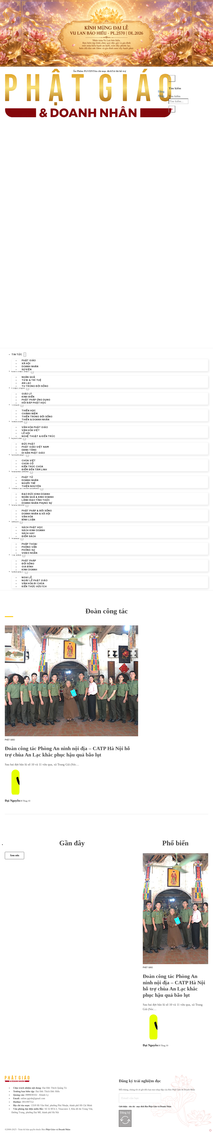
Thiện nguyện (31, 486)
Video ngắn (29, 553)
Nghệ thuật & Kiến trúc (38, 436)
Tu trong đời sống (35, 386)
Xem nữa (14, 855)
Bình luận (28, 519)
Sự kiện (27, 369)
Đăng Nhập (161, 94)
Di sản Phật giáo (33, 453)
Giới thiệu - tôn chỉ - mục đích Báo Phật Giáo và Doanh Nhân (145, 1106)
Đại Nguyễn (12, 800)
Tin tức (16, 354)
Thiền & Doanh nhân (35, 419)
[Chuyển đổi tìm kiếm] (172, 78)
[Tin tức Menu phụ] (24, 354)
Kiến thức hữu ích (34, 586)
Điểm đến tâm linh (34, 469)
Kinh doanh (29, 569)
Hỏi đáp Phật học (34, 403)
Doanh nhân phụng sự (37, 503)
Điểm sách (29, 536)
